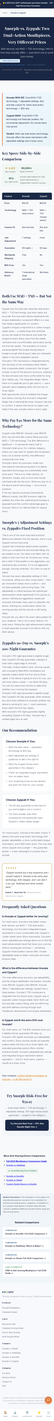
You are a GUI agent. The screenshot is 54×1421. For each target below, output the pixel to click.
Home (5, 13)
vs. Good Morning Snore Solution (22, 1171)
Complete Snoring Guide (12, 1328)
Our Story (6, 1373)
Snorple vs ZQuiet (14, 1180)
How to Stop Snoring (11, 1332)
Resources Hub (8, 1324)
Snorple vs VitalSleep (15, 1165)
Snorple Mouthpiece (11, 1308)
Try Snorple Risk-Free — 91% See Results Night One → (27, 1125)
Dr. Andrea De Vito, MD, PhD (13, 65)
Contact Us (7, 1382)
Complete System (9, 1312)
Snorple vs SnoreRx (15, 1176)
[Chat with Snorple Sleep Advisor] (48, 1400)
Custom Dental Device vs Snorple (21, 1184)
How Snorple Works (10, 1336)
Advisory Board (8, 1377)
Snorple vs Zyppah (10, 1361)
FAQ (4, 1386)
